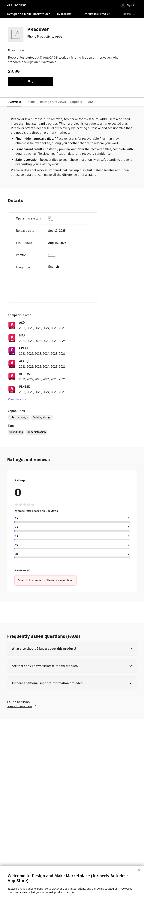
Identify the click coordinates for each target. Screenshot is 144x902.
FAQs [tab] (90, 102)
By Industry (64, 14)
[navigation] (72, 14)
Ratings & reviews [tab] (53, 102)
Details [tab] (30, 102)
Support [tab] (76, 102)
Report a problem (19, 706)
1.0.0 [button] (51, 255)
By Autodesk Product (97, 14)
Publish (126, 14)
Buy (30, 81)
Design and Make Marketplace (28, 14)
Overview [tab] (14, 102)
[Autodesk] (17, 5)
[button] (71, 648)
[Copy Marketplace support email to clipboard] (35, 706)
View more (14, 399)
